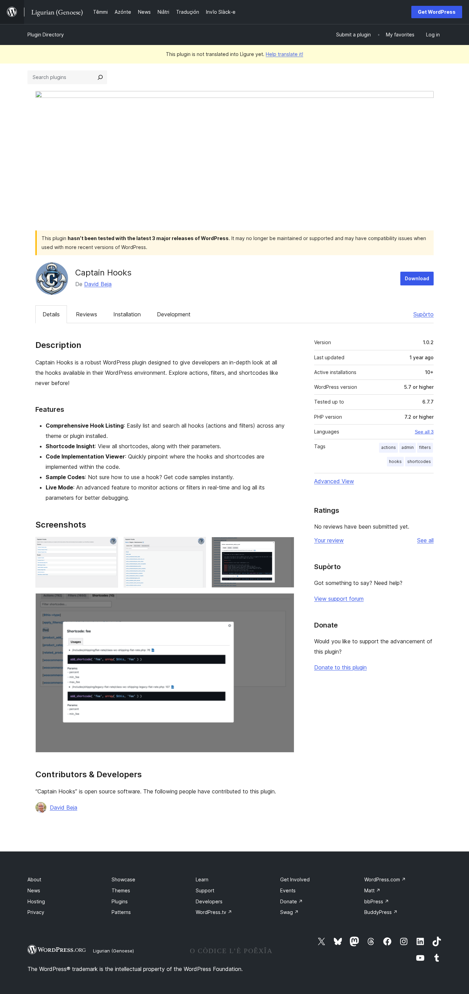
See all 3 (424, 431)
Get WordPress (437, 12)
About (34, 879)
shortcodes (419, 461)
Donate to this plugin (340, 667)
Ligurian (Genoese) (113, 950)
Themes (121, 890)
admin (407, 447)
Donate (291, 901)
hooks (395, 461)
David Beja (98, 284)
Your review (329, 540)
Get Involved (295, 879)
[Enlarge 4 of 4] (285, 602)
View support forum (339, 598)
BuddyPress (381, 912)
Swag (289, 912)
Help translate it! (284, 54)
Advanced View (334, 481)
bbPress (376, 901)
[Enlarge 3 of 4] (285, 546)
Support (205, 890)
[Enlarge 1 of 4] (108, 546)
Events (288, 890)
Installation (127, 314)
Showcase (123, 879)
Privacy (35, 912)
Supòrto (423, 314)
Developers (209, 901)
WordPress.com (385, 879)
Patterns (121, 912)
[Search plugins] (100, 77)
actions (388, 447)
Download (417, 278)
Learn (202, 879)
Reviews (86, 314)
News (33, 890)
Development (174, 314)
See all (425, 540)
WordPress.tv (214, 912)
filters (425, 447)
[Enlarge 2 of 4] (196, 546)
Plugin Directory (45, 34)
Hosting (36, 901)
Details (51, 314)
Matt (372, 890)
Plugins (120, 901)
